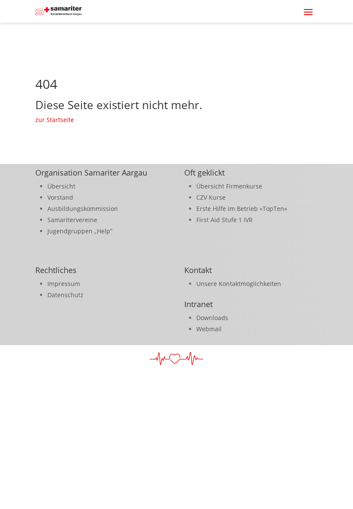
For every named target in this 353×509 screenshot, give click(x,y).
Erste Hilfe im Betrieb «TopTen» (241, 208)
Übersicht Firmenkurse (229, 186)
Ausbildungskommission (82, 208)
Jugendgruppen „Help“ (79, 231)
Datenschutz (65, 295)
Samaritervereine (72, 220)
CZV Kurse (211, 197)
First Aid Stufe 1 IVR (224, 220)
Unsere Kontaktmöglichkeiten (238, 284)
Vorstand (60, 197)
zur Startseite (54, 120)
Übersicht (61, 186)
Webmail (209, 329)
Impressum (63, 284)
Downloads (212, 318)
